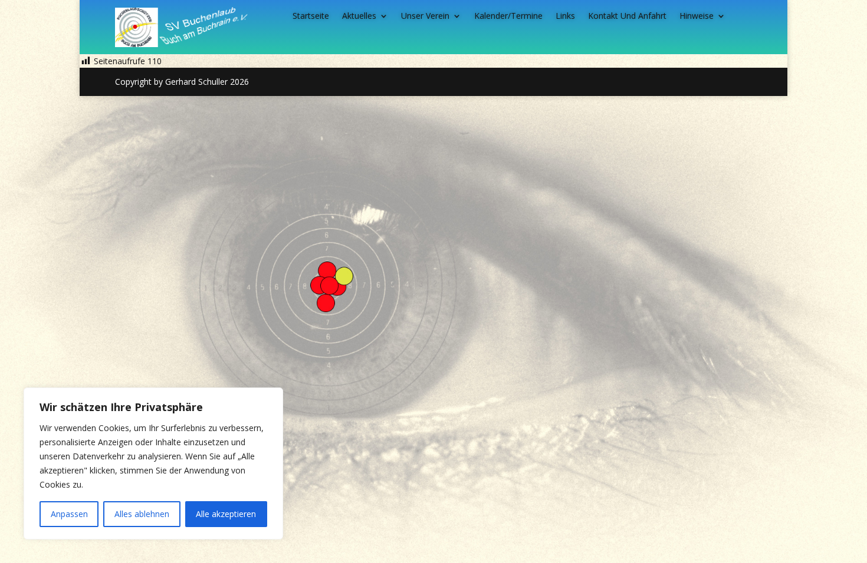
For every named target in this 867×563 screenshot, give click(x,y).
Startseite (311, 16)
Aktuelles (359, 16)
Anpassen (69, 513)
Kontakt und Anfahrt (627, 16)
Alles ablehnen (141, 513)
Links (565, 16)
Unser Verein (425, 16)
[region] (153, 463)
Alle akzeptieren (226, 513)
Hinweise (696, 16)
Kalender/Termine (508, 16)
